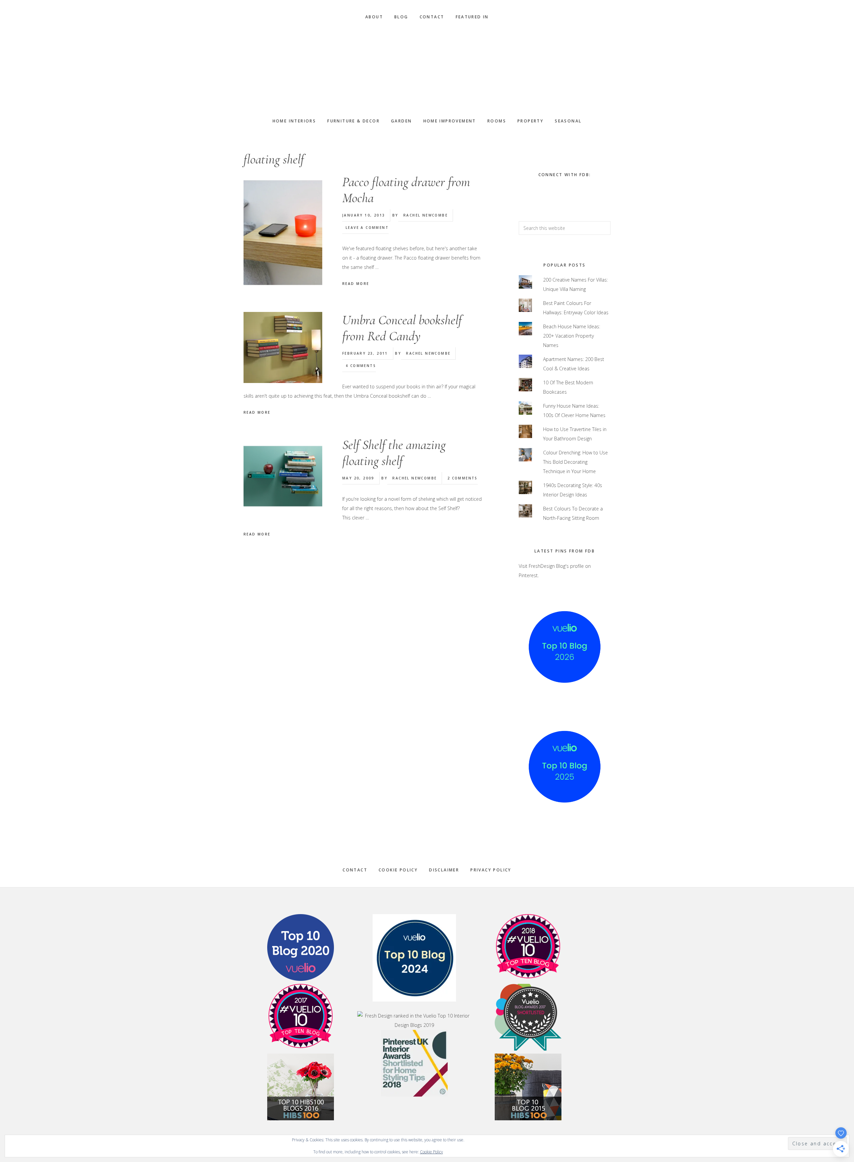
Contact (355, 870)
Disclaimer (444, 870)
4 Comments (361, 365)
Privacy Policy (490, 870)
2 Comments (462, 478)
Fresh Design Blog (427, 69)
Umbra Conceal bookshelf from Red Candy (402, 328)
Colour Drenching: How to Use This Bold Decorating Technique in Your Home (575, 461)
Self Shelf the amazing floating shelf (394, 453)
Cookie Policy (398, 870)
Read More (355, 283)
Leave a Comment (367, 227)
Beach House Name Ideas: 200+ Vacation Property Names (571, 335)
